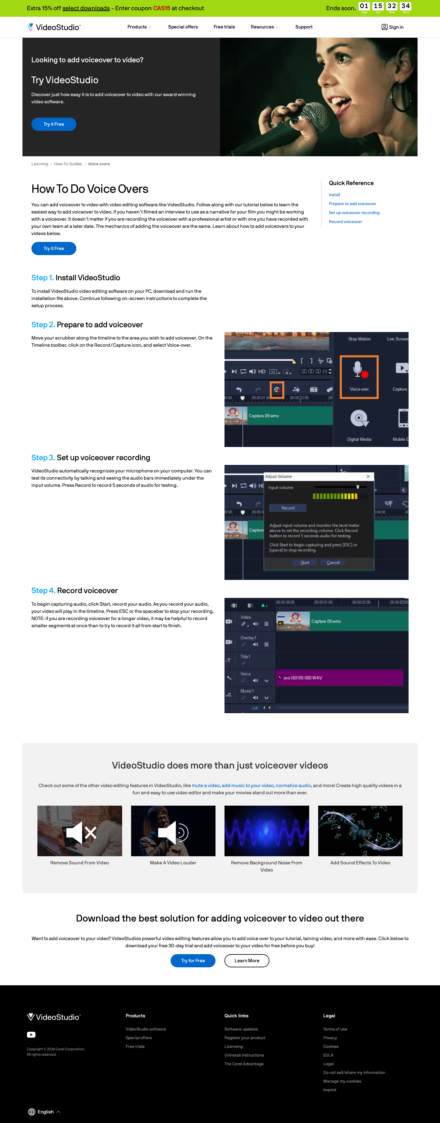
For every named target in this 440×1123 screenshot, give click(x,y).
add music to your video (248, 785)
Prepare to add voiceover (352, 204)
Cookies (331, 1047)
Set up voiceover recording (354, 213)
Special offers (139, 1038)
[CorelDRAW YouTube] (31, 1035)
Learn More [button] (247, 960)
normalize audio (293, 785)
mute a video (206, 785)
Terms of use (335, 1029)
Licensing (233, 1047)
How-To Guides (68, 164)
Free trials (135, 1047)
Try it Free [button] (54, 124)
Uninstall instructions (244, 1055)
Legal (328, 1064)
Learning (39, 164)
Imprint (329, 1090)
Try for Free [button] (193, 960)
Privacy (330, 1038)
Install (334, 195)
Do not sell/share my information (354, 1073)
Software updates (241, 1029)
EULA (328, 1055)
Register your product (244, 1038)
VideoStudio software (146, 1029)
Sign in (396, 27)
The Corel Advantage (244, 1064)
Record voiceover (345, 222)
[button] (140, 27)
